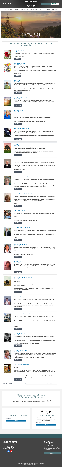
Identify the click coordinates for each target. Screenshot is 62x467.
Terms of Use (31, 464)
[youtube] (11, 451)
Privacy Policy (26, 464)
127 (51, 383)
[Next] (56, 383)
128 (53, 383)
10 (46, 383)
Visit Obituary (18, 58)
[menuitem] (5, 9)
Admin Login (36, 464)
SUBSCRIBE (16, 420)
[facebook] (8, 451)
